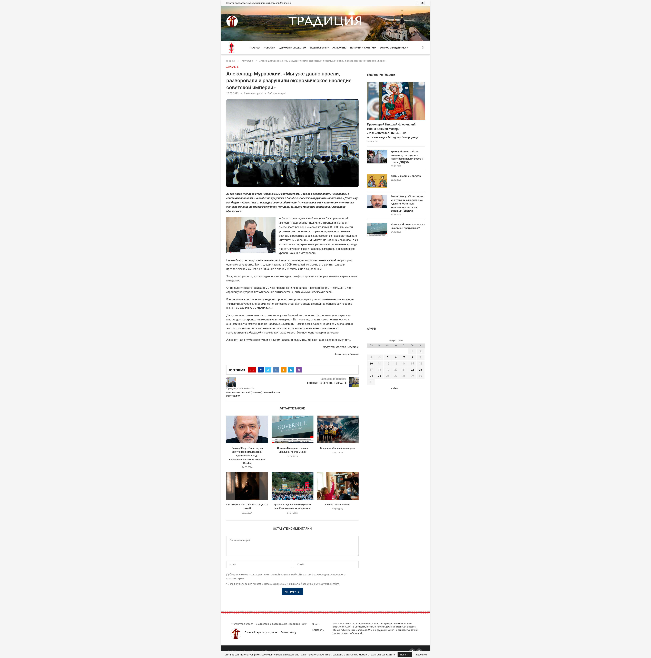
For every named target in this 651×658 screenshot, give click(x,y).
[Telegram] (422, 3)
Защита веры (318, 47)
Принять (405, 654)
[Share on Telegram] (291, 369)
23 (420, 369)
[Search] (423, 47)
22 (412, 369)
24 (371, 375)
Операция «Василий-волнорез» (337, 448)
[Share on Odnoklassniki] (284, 369)
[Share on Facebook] (261, 369)
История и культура (363, 47)
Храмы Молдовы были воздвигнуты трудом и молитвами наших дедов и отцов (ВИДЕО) (407, 157)
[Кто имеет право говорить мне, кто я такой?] (247, 486)
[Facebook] (417, 3)
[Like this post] (253, 369)
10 (371, 363)
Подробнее (421, 654)
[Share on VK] (276, 369)
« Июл (394, 388)
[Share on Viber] (299, 369)
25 (379, 375)
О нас (315, 624)
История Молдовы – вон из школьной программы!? (408, 226)
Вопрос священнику (393, 47)
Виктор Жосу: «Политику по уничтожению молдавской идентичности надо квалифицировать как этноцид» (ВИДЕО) (247, 455)
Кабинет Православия (337, 504)
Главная (255, 47)
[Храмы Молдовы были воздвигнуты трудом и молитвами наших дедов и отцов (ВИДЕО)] (377, 156)
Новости (269, 47)
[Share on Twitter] (268, 369)
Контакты (318, 630)
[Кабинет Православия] (338, 486)
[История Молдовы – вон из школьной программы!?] (292, 429)
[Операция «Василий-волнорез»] (338, 429)
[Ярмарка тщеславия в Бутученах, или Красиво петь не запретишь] (292, 486)
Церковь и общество (292, 47)
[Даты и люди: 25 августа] (377, 181)
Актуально (339, 47)
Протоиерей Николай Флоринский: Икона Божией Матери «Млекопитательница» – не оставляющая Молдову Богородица (392, 131)
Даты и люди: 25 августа (406, 176)
